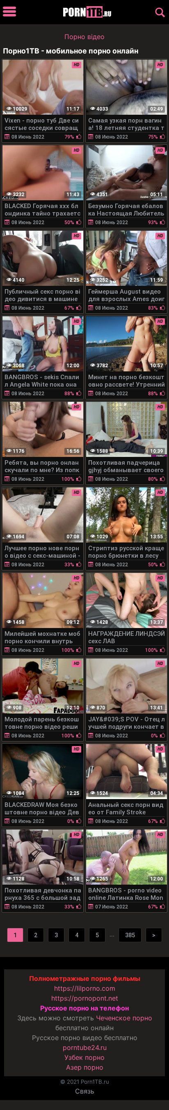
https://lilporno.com (84, 988)
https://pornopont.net (84, 998)
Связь (84, 1091)
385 (130, 935)
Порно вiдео (84, 36)
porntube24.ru (85, 1047)
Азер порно (84, 1067)
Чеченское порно (124, 1018)
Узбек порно (84, 1057)
